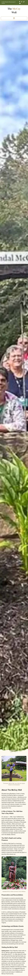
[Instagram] (22, 2)
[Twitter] (20, 3)
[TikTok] (23, 2)
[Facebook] (19, 2)
